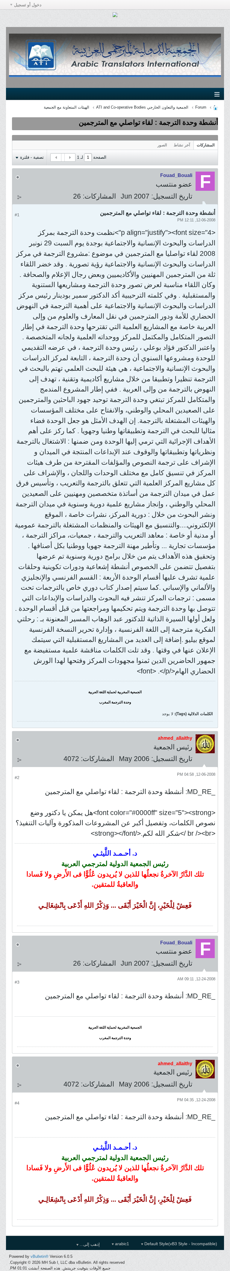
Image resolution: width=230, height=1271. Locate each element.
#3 (17, 982)
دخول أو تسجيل (27, 4)
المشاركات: (99, 196)
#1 (17, 214)
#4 (17, 1103)
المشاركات (206, 145)
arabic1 (121, 1243)
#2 (17, 777)
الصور (162, 145)
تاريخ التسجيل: (171, 196)
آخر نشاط (182, 145)
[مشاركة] (19, 197)
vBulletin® (40, 1256)
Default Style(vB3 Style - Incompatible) (180, 1243)
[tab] (205, 145)
